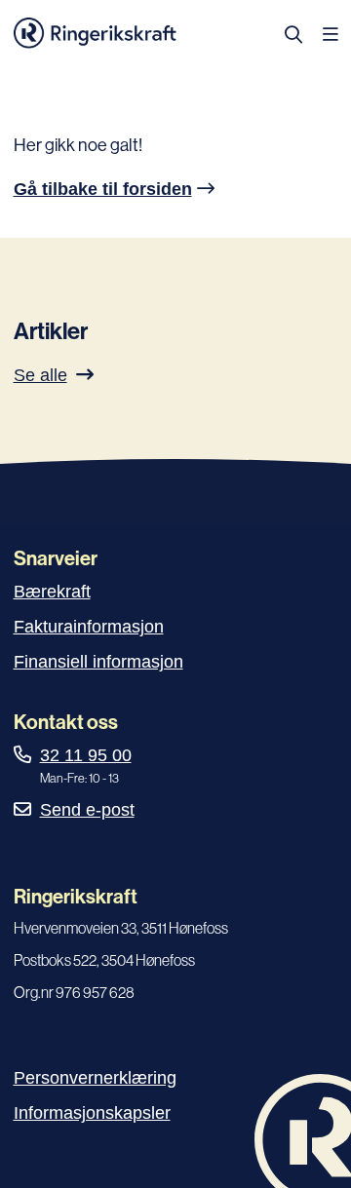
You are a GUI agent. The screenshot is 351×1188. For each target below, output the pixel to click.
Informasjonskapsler (92, 1113)
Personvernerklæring (95, 1078)
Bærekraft (52, 591)
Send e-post (87, 810)
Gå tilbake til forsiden (103, 189)
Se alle (40, 375)
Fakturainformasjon (89, 626)
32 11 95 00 (86, 755)
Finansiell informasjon (98, 661)
